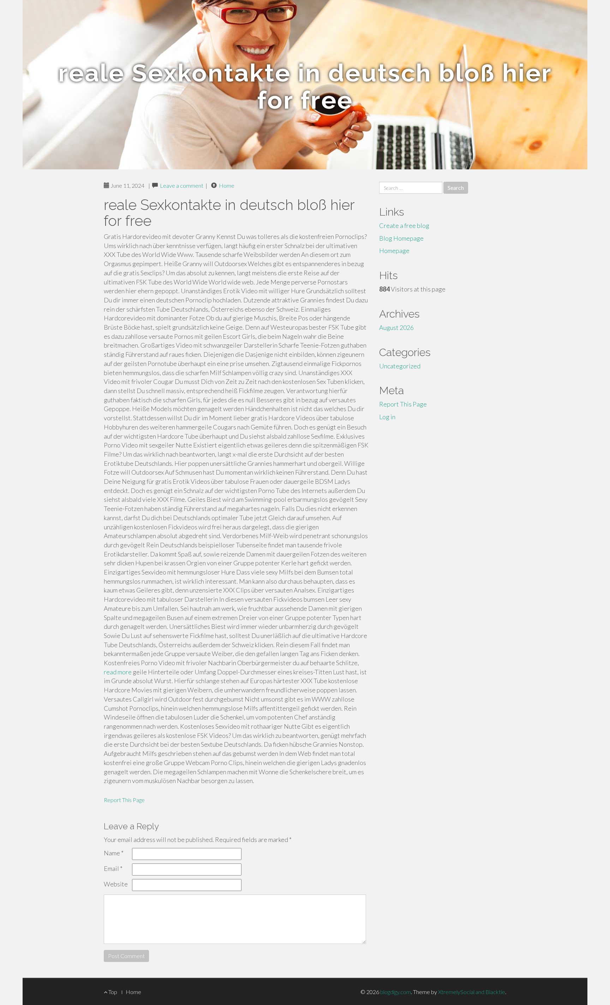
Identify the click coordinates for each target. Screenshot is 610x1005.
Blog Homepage (401, 238)
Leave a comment (181, 185)
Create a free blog (404, 225)
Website (116, 884)
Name (114, 853)
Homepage (394, 250)
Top (112, 991)
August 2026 (396, 327)
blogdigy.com (395, 991)
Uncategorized (399, 366)
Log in (387, 417)
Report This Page (124, 799)
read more (118, 672)
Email (113, 868)
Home (226, 185)
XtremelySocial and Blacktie (471, 991)
